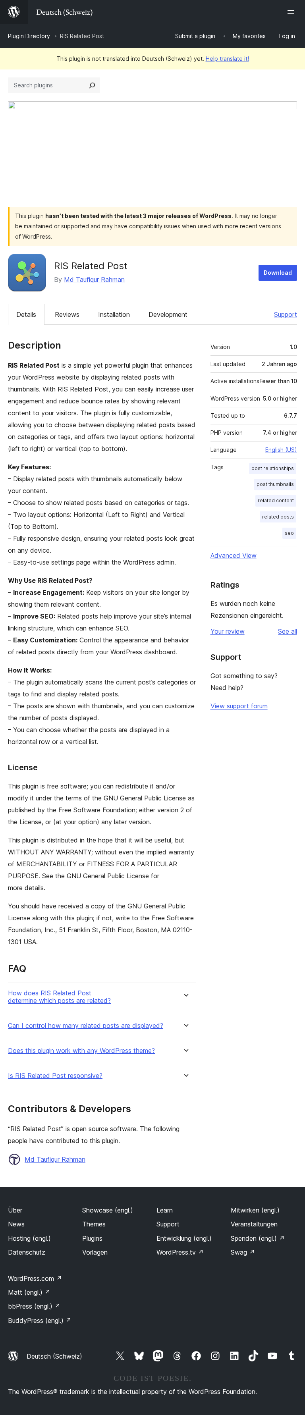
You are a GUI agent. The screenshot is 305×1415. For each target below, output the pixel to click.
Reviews (67, 314)
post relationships (272, 468)
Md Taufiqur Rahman (94, 279)
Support (285, 314)
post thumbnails (275, 484)
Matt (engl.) (29, 1292)
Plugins (92, 1238)
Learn (164, 1210)
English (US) (281, 449)
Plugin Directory (29, 36)
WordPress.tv (180, 1252)
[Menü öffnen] (292, 12)
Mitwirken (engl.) (255, 1210)
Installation (114, 314)
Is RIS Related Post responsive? (55, 1076)
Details (26, 314)
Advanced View (233, 555)
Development (168, 314)
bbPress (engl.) (34, 1306)
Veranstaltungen (254, 1224)
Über (15, 1210)
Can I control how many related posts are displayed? (85, 1025)
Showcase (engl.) (107, 1210)
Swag (243, 1252)
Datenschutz (26, 1252)
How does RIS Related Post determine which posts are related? (59, 996)
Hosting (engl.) (29, 1238)
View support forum (239, 706)
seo (289, 533)
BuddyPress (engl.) (39, 1320)
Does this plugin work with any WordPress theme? (81, 1051)
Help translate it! (227, 58)
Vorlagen (95, 1252)
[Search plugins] (92, 85)
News (16, 1224)
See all (287, 631)
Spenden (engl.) (258, 1238)
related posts (278, 517)
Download (278, 272)
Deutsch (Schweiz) (54, 1356)
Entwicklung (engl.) (184, 1238)
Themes (94, 1224)
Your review (227, 631)
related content (276, 500)
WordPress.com (35, 1278)
